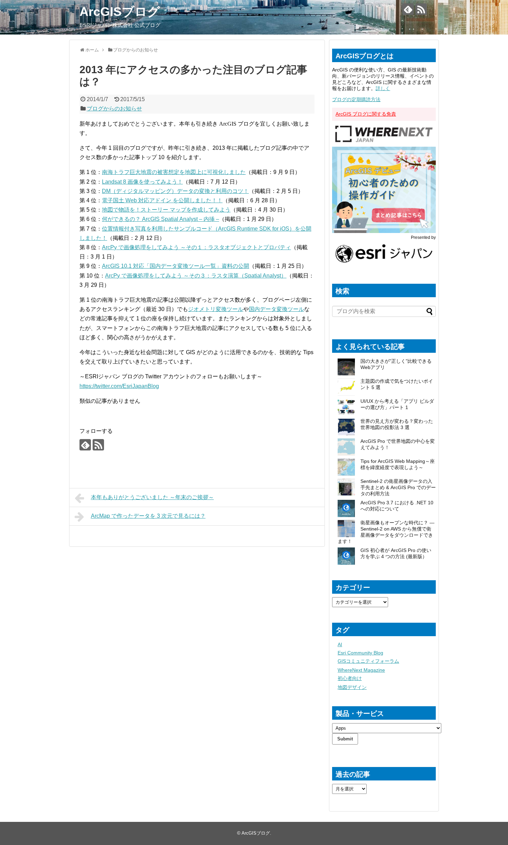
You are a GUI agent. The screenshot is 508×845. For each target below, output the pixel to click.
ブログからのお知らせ (114, 108)
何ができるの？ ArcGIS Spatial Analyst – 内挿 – (160, 219)
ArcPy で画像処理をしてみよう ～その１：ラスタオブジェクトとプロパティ (196, 247)
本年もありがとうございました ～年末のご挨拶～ (152, 497)
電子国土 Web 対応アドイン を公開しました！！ (162, 200)
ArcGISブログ (119, 11)
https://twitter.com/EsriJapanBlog (119, 386)
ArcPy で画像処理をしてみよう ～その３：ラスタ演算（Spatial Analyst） (195, 276)
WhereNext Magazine (361, 670)
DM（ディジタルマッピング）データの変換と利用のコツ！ (175, 191)
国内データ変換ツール (276, 309)
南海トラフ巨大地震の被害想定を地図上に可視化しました (174, 172)
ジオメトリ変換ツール (215, 309)
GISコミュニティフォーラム (368, 661)
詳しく (383, 88)
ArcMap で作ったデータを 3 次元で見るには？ (148, 516)
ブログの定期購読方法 (356, 99)
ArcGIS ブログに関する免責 (366, 114)
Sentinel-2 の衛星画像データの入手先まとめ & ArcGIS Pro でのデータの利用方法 (398, 487)
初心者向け (350, 678)
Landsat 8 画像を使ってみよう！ (142, 182)
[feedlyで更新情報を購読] (408, 9)
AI (340, 644)
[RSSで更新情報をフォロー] (421, 9)
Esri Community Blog (360, 652)
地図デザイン (352, 687)
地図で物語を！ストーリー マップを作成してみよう (166, 210)
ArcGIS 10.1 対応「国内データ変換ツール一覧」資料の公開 (175, 266)
